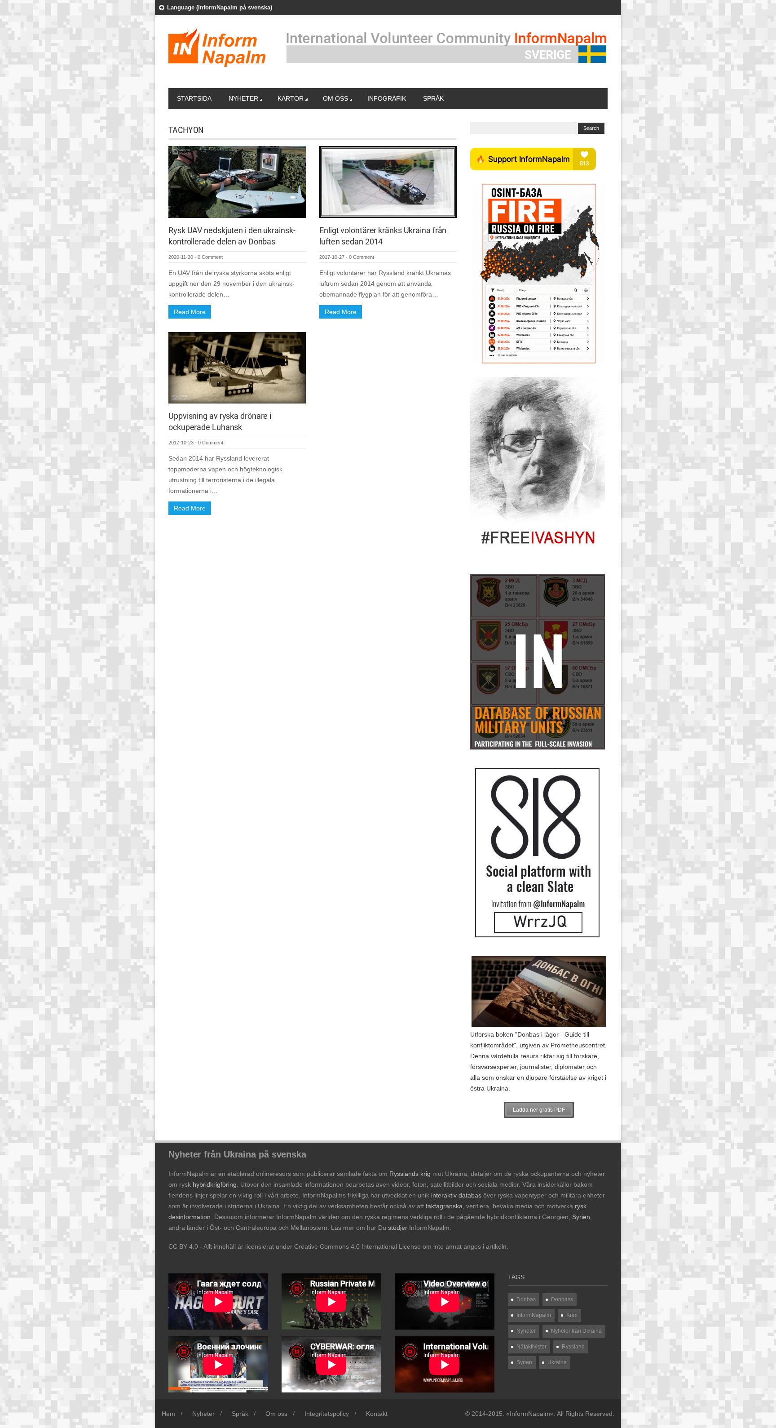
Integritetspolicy (326, 1413)
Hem (168, 1413)
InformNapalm (533, 1315)
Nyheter (243, 98)
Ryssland (573, 1347)
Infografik (386, 98)
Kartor (291, 98)
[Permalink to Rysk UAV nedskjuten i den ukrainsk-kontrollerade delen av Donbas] (237, 181)
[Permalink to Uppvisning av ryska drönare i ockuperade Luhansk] (237, 367)
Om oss (335, 98)
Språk (433, 98)
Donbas (526, 1299)
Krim (572, 1315)
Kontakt (377, 1413)
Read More (190, 311)
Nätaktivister (531, 1347)
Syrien (524, 1362)
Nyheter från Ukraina (576, 1331)
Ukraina (557, 1362)
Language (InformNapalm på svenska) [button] (219, 7)
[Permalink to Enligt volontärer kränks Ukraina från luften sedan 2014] (388, 181)
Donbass (562, 1299)
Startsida (194, 98)
